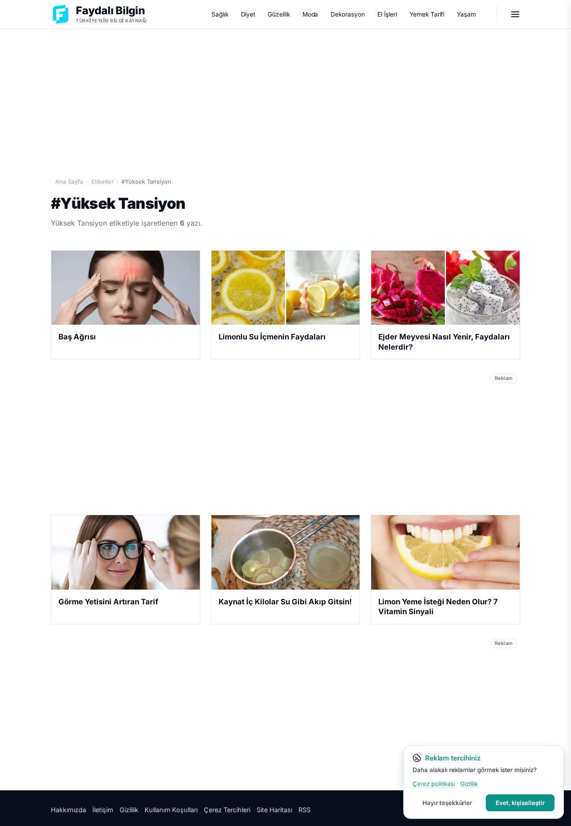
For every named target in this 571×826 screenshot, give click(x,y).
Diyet (248, 14)
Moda (310, 14)
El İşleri (387, 14)
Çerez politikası (434, 783)
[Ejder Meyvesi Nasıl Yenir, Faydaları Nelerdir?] (445, 288)
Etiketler (102, 181)
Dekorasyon (347, 14)
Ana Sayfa (69, 181)
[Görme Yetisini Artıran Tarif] (125, 552)
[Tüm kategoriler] (515, 14)
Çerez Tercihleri (227, 810)
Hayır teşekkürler (447, 802)
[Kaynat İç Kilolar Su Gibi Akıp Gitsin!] (285, 552)
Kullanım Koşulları (171, 810)
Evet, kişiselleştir (520, 802)
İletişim (102, 810)
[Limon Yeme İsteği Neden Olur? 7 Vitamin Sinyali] (445, 552)
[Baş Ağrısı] (125, 288)
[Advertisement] (285, 98)
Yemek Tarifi (427, 14)
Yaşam (466, 14)
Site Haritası (274, 810)
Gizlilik (129, 810)
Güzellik (279, 14)
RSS (304, 810)
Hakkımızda (68, 810)
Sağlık (219, 14)
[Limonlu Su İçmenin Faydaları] (285, 288)
